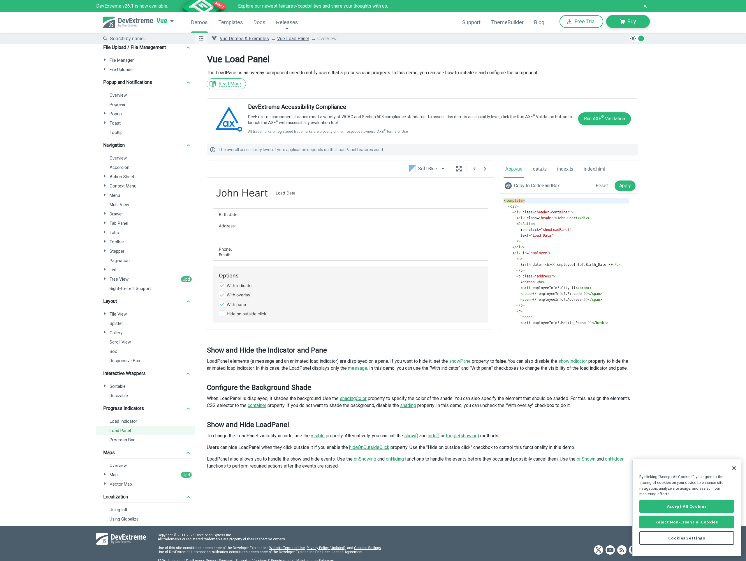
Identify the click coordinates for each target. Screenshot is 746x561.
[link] (533, 185)
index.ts (565, 169)
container (257, 405)
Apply (625, 185)
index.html (594, 169)
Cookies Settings (367, 548)
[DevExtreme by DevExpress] (128, 22)
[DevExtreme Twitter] (598, 550)
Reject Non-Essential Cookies (686, 522)
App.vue (513, 169)
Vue (161, 21)
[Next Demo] (485, 169)
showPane (460, 361)
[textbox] (149, 38)
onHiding (395, 459)
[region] (686, 507)
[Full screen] (459, 169)
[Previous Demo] (474, 169)
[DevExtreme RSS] (622, 550)
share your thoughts (351, 6)
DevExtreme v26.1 (114, 6)
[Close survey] (645, 6)
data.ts (540, 169)
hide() (433, 435)
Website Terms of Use (287, 548)
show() (411, 435)
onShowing (365, 459)
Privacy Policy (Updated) (326, 548)
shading (408, 405)
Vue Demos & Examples (244, 38)
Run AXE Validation (604, 118)
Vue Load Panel (293, 38)
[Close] (734, 468)
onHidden (614, 459)
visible (318, 435)
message (357, 368)
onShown (586, 459)
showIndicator (572, 361)
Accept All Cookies (687, 506)
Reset (602, 185)
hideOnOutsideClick (369, 447)
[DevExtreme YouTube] (610, 550)
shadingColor (353, 398)
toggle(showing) (462, 435)
